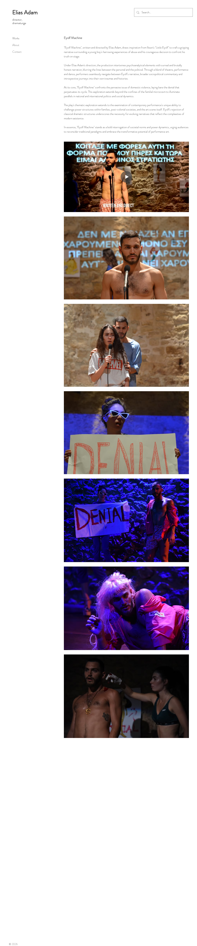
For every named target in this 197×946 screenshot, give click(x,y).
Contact (17, 52)
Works (15, 38)
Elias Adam (25, 12)
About (15, 45)
